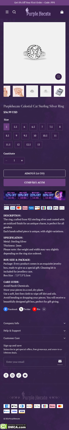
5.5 (15, 126)
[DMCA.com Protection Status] (13, 427)
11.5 (8, 144)
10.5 (45, 135)
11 (55, 135)
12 (18, 144)
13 (38, 144)
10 (35, 135)
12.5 (28, 144)
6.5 (33, 126)
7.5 (51, 126)
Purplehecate (14, 419)
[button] (7, 11)
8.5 (7, 135)
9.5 (25, 135)
